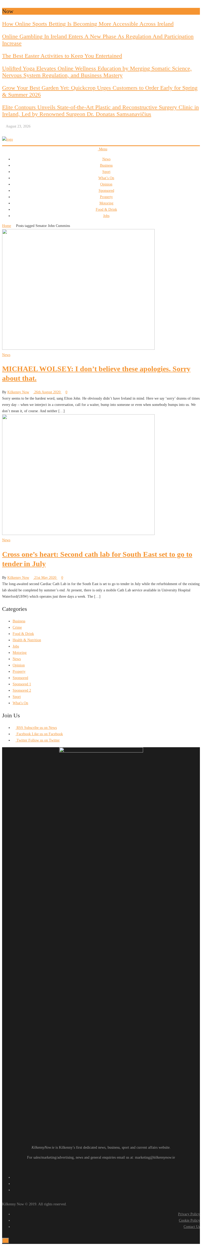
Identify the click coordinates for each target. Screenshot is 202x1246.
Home (6, 226)
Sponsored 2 (22, 690)
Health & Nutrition (27, 640)
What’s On (106, 178)
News (106, 159)
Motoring (106, 203)
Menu (102, 149)
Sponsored (106, 191)
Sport (106, 172)
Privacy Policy (189, 1214)
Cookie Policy (189, 1220)
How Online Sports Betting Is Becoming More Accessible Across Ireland (88, 23)
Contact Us (192, 1227)
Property (106, 197)
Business (106, 165)
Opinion (106, 184)
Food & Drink (106, 209)
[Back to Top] (5, 1240)
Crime (17, 627)
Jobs (106, 216)
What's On (20, 703)
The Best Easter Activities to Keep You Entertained (62, 55)
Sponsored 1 (22, 684)
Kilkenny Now (18, 392)
